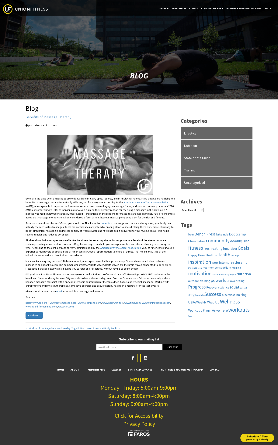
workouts (239, 309)
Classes (193, 8)
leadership (238, 262)
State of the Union (197, 158)
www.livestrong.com (89, 302)
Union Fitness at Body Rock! (103, 328)
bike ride (222, 234)
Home (60, 369)
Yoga (190, 316)
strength (243, 288)
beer (191, 234)
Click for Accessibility (139, 415)
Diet (245, 241)
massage (192, 267)
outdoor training (199, 281)
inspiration (199, 262)
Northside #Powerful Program (243, 8)
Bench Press (205, 234)
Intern (215, 262)
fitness (195, 248)
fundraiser (230, 248)
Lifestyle (190, 133)
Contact (269, 8)
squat (234, 287)
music (215, 274)
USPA (192, 302)
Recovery (212, 287)
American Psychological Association (120, 247)
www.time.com (132, 302)
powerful (219, 280)
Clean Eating (196, 241)
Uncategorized (194, 182)
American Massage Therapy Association (146, 202)
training (241, 294)
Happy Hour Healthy (202, 255)
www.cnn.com (66, 306)
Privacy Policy (139, 423)
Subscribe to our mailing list (139, 339)
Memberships (179, 8)
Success (212, 294)
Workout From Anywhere (208, 310)
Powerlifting (236, 281)
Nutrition (190, 145)
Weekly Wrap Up (207, 302)
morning (236, 267)
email (59, 291)
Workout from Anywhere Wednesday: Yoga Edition (55, 328)
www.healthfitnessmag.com (41, 306)
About (163, 8)
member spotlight (219, 267)
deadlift (236, 241)
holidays (235, 255)
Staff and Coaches (211, 8)
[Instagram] (145, 358)
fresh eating (212, 248)
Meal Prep (202, 267)
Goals (243, 248)
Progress (197, 287)
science (224, 287)
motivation (199, 273)
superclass (228, 295)
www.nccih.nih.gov (112, 302)
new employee (227, 274)
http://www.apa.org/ (37, 302)
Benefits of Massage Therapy (48, 117)
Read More (34, 315)
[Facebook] (133, 358)
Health (223, 255)
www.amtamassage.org (63, 302)
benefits (105, 223)
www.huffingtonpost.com (156, 302)
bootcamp (237, 234)
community (218, 241)
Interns (224, 262)
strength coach (196, 295)
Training (190, 170)
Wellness (230, 301)
